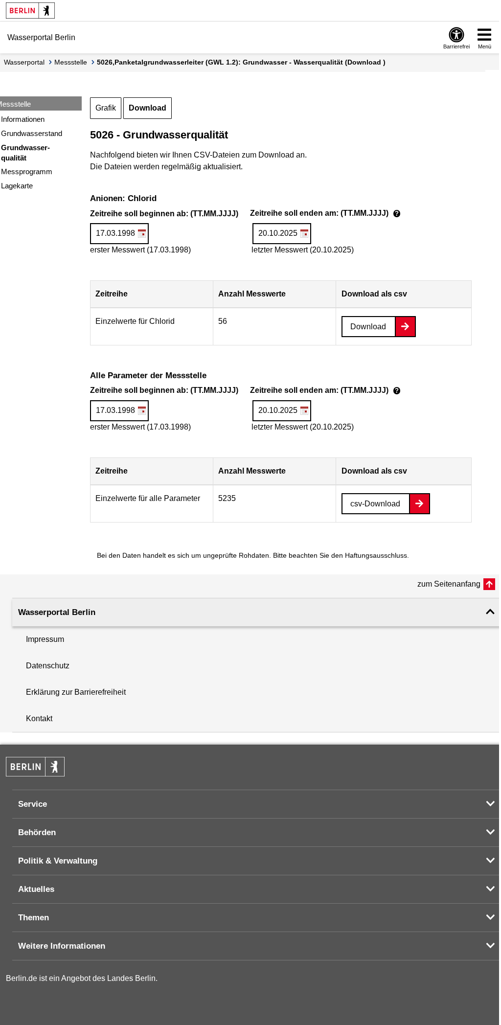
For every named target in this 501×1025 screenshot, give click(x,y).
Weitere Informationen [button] (61, 946)
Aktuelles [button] (36, 889)
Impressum (45, 639)
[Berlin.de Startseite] (30, 10)
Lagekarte (17, 186)
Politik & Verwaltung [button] (57, 861)
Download (147, 108)
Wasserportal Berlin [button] (56, 612)
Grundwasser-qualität (25, 152)
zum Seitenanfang (448, 584)
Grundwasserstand (31, 133)
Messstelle (70, 62)
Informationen (23, 119)
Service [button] (32, 804)
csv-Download (375, 504)
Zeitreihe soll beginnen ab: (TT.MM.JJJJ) (246, 214)
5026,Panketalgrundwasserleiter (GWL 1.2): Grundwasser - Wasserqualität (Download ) (241, 62)
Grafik (105, 108)
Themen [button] (33, 917)
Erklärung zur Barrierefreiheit (76, 692)
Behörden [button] (37, 832)
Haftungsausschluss (376, 555)
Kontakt (39, 718)
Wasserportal (24, 62)
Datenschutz (47, 665)
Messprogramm (26, 171)
